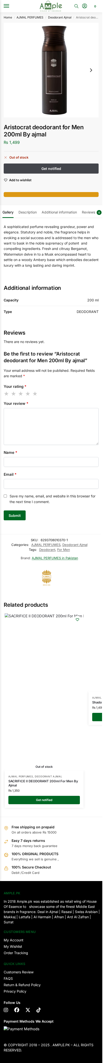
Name (10, 452)
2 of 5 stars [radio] (14, 394)
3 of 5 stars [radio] (21, 394)
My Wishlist (13, 946)
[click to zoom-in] (51, 70)
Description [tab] (27, 212)
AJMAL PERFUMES (30, 17)
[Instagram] (6, 1010)
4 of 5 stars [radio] (28, 394)
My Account (13, 940)
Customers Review (19, 972)
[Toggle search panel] (76, 6)
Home (8, 17)
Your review (16, 403)
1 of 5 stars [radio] (7, 394)
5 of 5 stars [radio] (35, 394)
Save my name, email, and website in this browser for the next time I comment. (52, 499)
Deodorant (47, 550)
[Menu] (11, 6)
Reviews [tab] (91, 212)
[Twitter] (27, 1010)
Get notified (44, 800)
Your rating (15, 386)
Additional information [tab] (59, 212)
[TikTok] (38, 1010)
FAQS (8, 978)
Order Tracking (16, 953)
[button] (94, 6)
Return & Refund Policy (22, 985)
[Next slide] (91, 70)
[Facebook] (16, 1010)
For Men (63, 550)
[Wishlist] (77, 619)
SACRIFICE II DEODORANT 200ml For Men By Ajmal (43, 783)
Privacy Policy (15, 991)
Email (10, 474)
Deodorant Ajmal (59, 17)
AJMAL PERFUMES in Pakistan (55, 558)
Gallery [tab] (8, 212)
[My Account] (85, 6)
